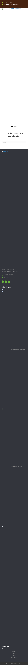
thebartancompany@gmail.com (12, 4)
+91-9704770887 (8, 2)
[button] (2, 6)
